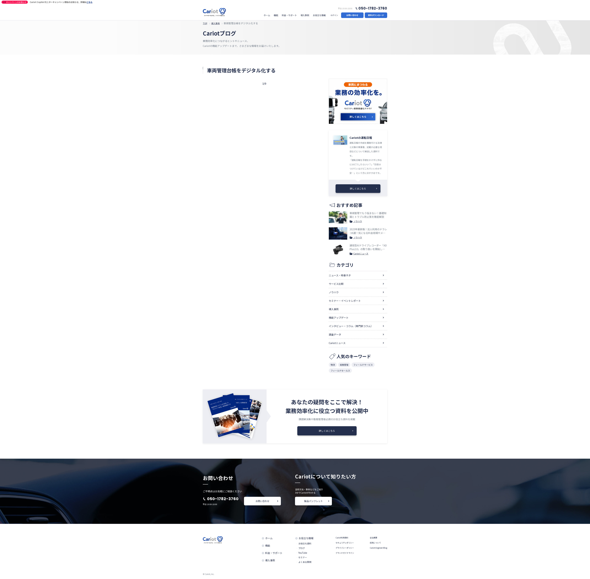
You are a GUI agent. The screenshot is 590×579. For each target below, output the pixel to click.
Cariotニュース (360, 253)
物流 (333, 364)
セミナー (302, 557)
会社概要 (373, 537)
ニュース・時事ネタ (340, 275)
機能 (276, 15)
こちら (89, 2)
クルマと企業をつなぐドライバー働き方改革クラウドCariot (214, 12)
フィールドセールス (340, 370)
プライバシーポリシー (345, 547)
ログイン (334, 15)
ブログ (301, 548)
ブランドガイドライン (345, 552)
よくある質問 (304, 562)
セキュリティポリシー (345, 542)
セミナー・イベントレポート (345, 300)
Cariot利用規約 (342, 537)
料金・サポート (289, 15)
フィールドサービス (363, 364)
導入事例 (305, 15)
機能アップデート (338, 317)
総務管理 (344, 364)
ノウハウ (357, 221)
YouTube (302, 553)
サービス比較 (336, 284)
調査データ (335, 334)
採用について (375, 542)
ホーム (267, 15)
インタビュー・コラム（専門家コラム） (351, 326)
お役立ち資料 (304, 543)
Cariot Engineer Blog (378, 547)
